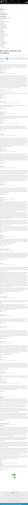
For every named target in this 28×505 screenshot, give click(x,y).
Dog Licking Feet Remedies (3, 25)
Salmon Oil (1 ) (2, 38)
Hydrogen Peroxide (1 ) (3, 28)
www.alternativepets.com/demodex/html (6, 89)
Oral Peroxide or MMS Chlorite (3, 34)
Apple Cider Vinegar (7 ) (3, 14)
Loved (10, 58)
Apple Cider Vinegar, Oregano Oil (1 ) (4, 18)
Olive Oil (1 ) (2, 33)
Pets (9, 3)
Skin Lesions (1, 40)
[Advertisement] (6, 485)
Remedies (2, 3)
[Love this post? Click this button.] (5, 97)
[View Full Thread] (5, 101)
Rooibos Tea (1, 37)
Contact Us (24, 3)
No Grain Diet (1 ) (2, 32)
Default (4, 58)
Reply (1, 97)
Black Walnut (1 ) (2, 19)
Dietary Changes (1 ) (2, 24)
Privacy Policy (12, 499)
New (7, 58)
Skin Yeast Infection (2, 41)
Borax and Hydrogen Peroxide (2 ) (4, 21)
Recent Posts (20, 3)
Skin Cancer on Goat (2, 39)
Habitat (13, 3)
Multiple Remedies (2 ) (3, 31)
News (16, 3)
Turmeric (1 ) (2, 44)
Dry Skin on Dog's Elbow (3, 26)
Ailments (6, 3)
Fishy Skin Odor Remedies (3, 27)
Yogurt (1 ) (1, 45)
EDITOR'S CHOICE (2, 12)
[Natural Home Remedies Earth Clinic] (1, 1)
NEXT (14, 474)
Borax (1, 20)
